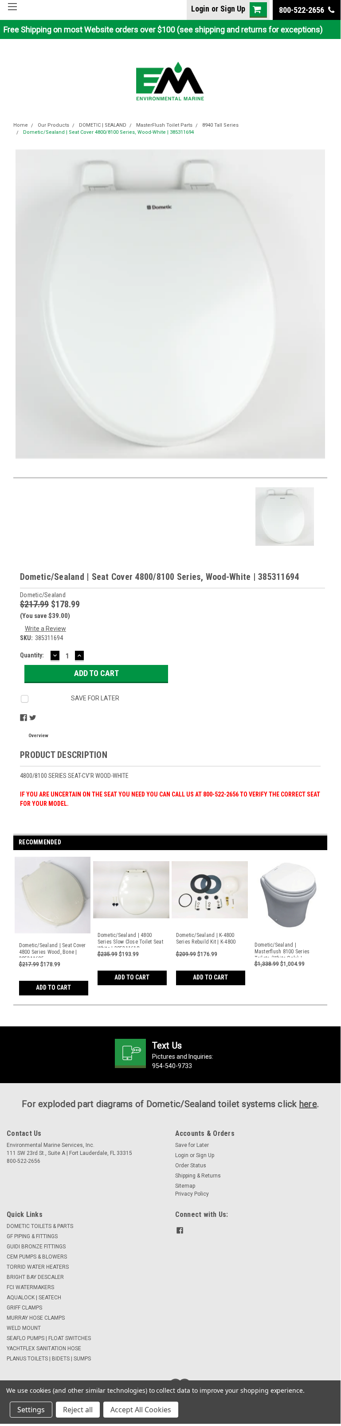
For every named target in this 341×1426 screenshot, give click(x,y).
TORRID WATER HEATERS (38, 1267)
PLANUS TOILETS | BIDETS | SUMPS (49, 1359)
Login (200, 8)
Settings (31, 1409)
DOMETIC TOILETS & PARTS (40, 1226)
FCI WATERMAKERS (30, 1287)
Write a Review (45, 628)
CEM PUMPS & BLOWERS (37, 1257)
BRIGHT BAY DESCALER (35, 1277)
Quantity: (32, 655)
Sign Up (232, 8)
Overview (38, 735)
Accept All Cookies (140, 1409)
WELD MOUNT (24, 1328)
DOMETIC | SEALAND (102, 125)
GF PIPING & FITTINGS (32, 1236)
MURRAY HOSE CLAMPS (36, 1318)
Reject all (78, 1409)
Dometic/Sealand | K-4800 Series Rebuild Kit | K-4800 (206, 938)
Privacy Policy (192, 1194)
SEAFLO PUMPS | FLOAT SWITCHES (49, 1338)
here (308, 1104)
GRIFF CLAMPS (24, 1308)
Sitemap (185, 1186)
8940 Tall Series (220, 125)
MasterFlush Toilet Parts (164, 125)
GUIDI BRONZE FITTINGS (36, 1246)
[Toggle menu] (12, 12)
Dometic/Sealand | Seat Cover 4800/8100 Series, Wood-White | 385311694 (108, 132)
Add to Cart (53, 987)
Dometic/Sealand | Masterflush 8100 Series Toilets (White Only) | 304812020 (282, 949)
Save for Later (192, 1145)
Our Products (53, 125)
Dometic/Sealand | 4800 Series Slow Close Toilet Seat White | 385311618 (130, 940)
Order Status (190, 1165)
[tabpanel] (52, 924)
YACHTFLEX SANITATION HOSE (44, 1348)
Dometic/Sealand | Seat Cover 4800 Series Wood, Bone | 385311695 (52, 950)
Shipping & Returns (198, 1176)
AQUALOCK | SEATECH (34, 1297)
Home (20, 125)
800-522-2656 (302, 10)
